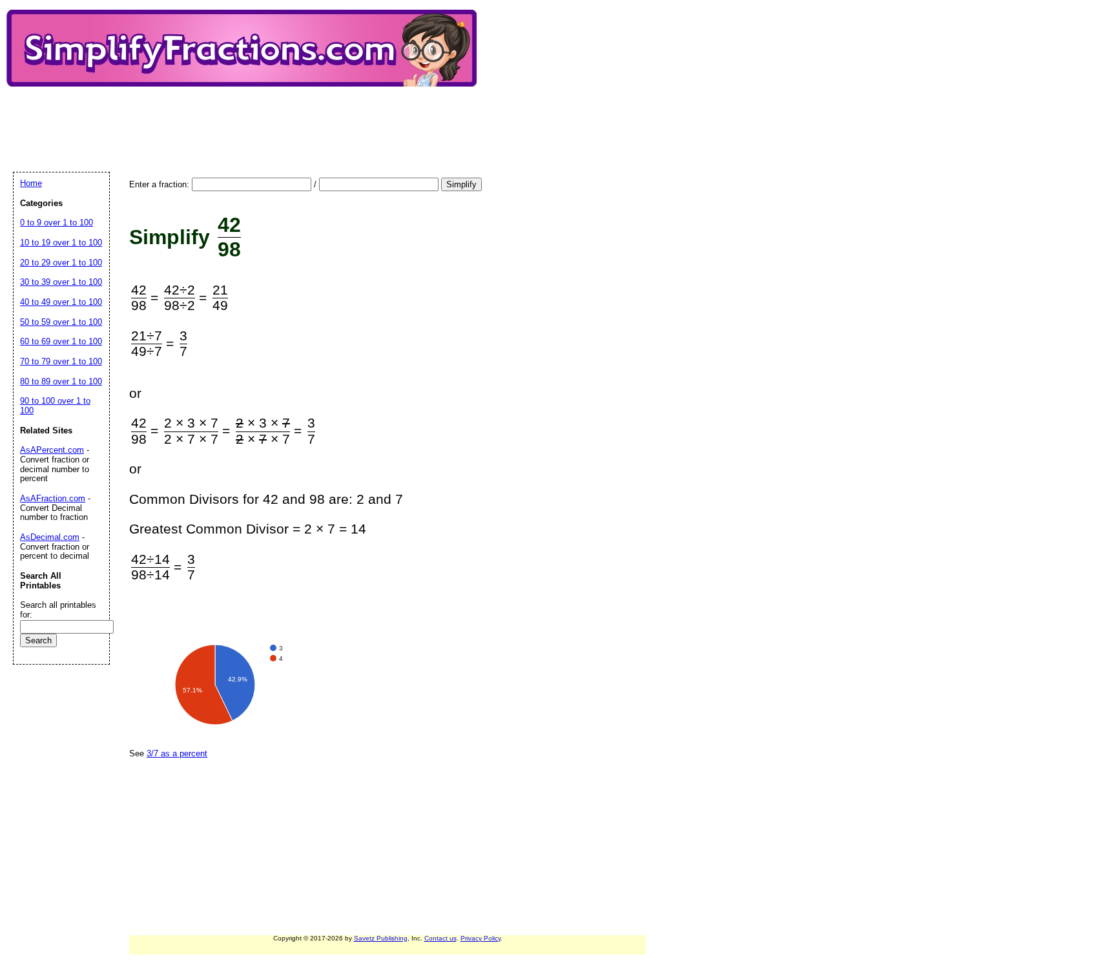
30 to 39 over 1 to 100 (61, 282)
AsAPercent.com (52, 450)
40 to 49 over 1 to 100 (61, 302)
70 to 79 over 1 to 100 (61, 361)
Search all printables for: (58, 609)
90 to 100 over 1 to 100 (55, 405)
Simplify (461, 184)
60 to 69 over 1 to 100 (61, 341)
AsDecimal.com (49, 537)
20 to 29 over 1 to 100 (61, 262)
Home (31, 183)
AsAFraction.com (52, 498)
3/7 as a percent (177, 753)
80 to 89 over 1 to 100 (61, 381)
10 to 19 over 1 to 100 (61, 242)
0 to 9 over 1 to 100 (56, 222)
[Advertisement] (248, 118)
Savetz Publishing (381, 938)
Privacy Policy (480, 938)
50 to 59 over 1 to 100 (61, 322)
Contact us (440, 938)
